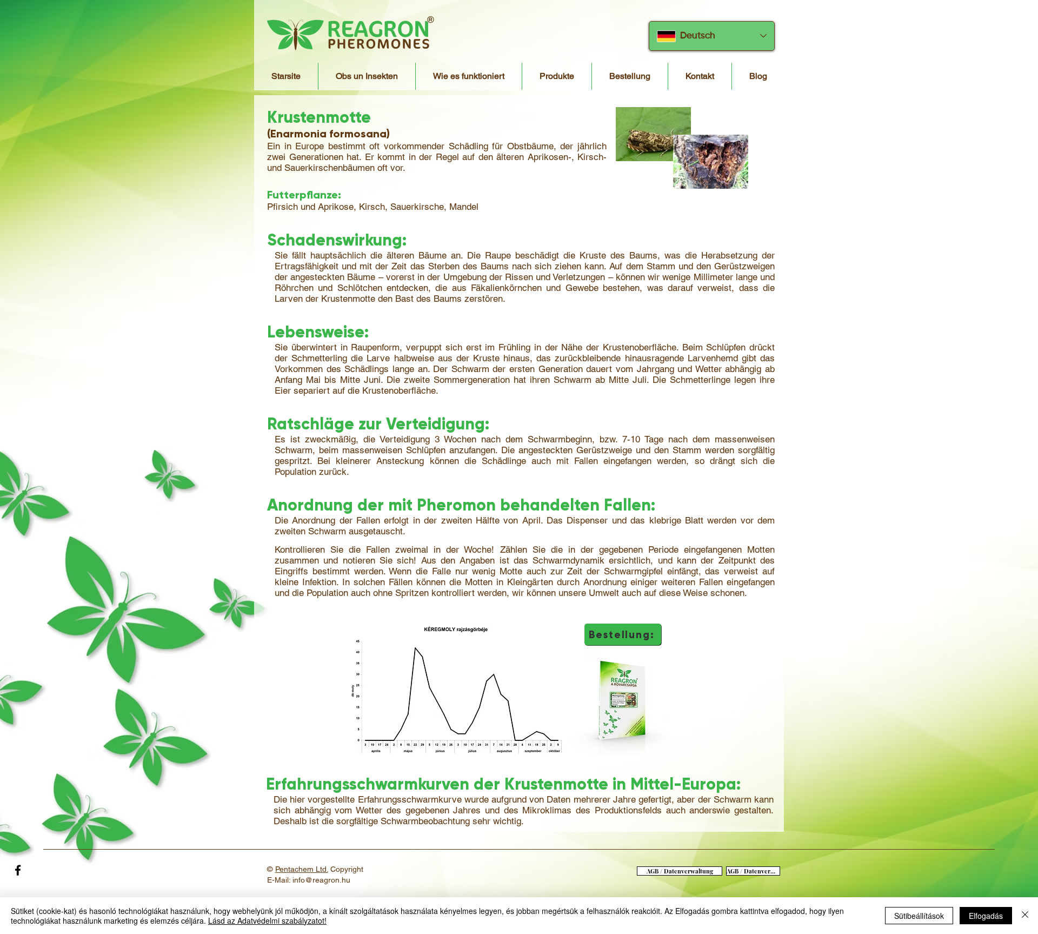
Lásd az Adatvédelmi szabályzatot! (267, 920)
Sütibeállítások (919, 915)
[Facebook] (18, 870)
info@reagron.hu (321, 880)
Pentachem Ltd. (301, 869)
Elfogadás (986, 915)
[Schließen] (1025, 915)
